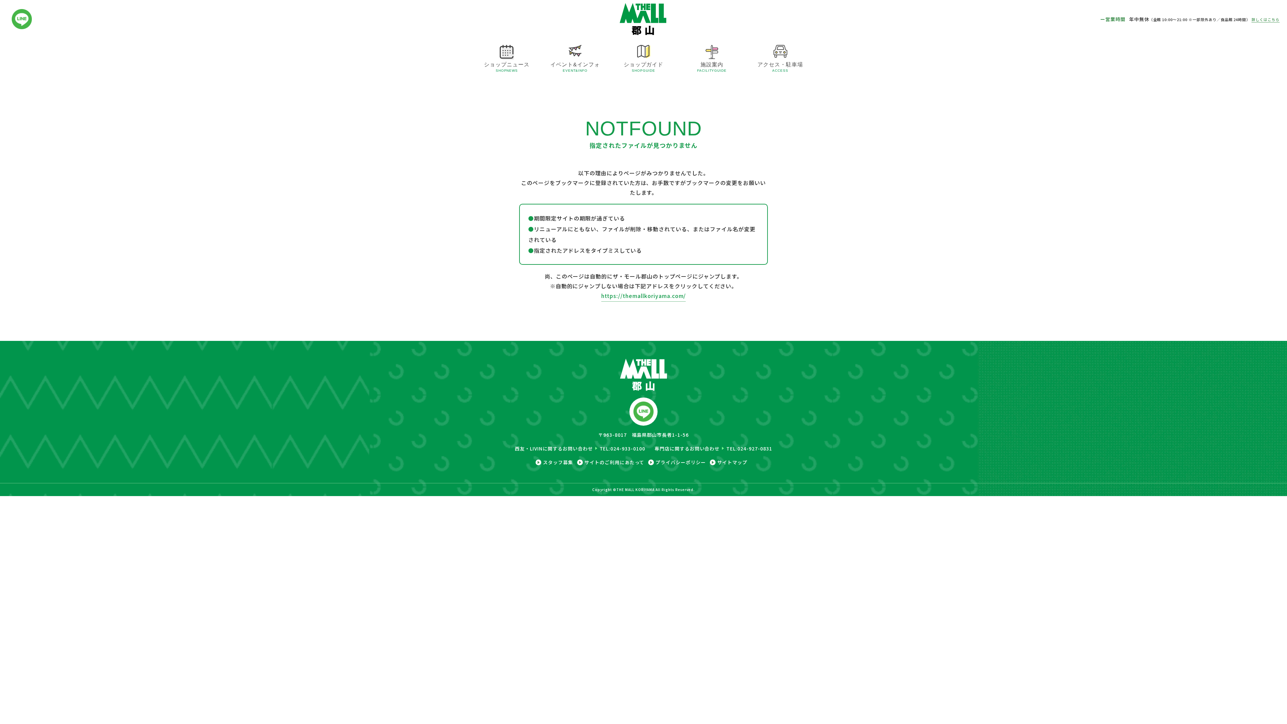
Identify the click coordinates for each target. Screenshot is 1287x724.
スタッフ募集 (558, 462)
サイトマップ (732, 462)
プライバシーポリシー (681, 462)
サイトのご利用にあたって (615, 462)
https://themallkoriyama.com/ (643, 296)
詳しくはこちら (1265, 19)
